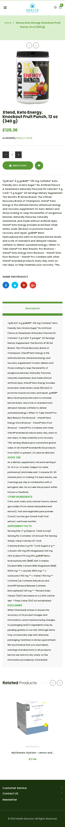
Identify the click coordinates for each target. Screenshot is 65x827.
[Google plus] (33, 285)
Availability (9, 138)
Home (8, 22)
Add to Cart (19, 165)
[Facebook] (5, 285)
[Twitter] (15, 285)
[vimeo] (23, 285)
